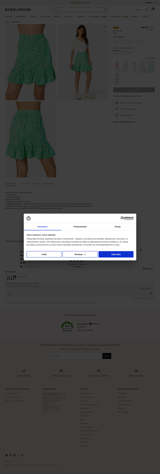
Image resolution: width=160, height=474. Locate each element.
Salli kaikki (116, 254)
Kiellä (44, 254)
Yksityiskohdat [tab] (80, 227)
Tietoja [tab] (117, 227)
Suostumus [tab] (43, 227)
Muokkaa (78, 254)
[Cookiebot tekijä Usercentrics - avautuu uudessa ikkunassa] (123, 218)
